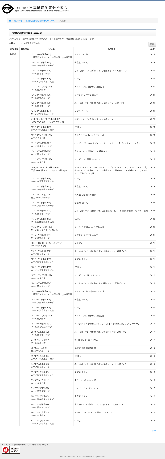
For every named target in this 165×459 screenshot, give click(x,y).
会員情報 (18, 20)
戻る (154, 430)
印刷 (152, 44)
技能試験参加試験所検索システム (41, 20)
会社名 (12, 43)
